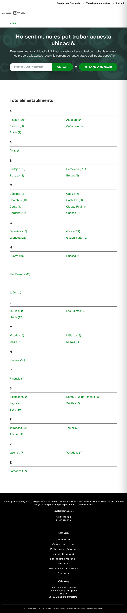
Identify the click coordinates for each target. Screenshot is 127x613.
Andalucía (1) (74, 126)
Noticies (63, 564)
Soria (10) (16, 410)
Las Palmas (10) (76, 311)
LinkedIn (120, 3)
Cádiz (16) (72, 194)
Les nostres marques (63, 559)
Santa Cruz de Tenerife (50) (83, 397)
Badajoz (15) (17, 169)
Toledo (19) (16, 434)
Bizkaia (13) (17, 175)
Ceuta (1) (15, 207)
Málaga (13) (73, 335)
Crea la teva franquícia (69, 3)
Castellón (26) (74, 200)
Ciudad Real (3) (76, 207)
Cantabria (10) (18, 200)
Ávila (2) (15, 151)
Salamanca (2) (19, 397)
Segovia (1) (17, 403)
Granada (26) (18, 238)
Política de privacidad (76, 608)
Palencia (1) (17, 379)
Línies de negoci (63, 554)
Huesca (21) (73, 256)
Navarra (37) (17, 360)
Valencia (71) (18, 453)
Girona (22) (73, 231)
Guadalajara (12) (76, 238)
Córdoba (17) (18, 213)
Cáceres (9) (17, 194)
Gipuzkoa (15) (18, 231)
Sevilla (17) (73, 403)
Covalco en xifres (63, 544)
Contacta (63, 574)
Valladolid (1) (74, 453)
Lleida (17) (16, 317)
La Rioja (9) (17, 311)
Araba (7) (15, 132)
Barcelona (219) (76, 169)
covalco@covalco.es (63, 511)
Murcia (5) (72, 342)
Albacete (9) (73, 120)
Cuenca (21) (73, 213)
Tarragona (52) (18, 428)
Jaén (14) (15, 292)
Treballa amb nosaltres (98, 3)
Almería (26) (17, 126)
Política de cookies (95, 608)
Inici (14, 23)
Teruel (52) (72, 428)
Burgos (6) (72, 175)
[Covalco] (13, 13)
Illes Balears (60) (20, 274)
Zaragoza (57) (18, 471)
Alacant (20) (17, 120)
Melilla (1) (16, 342)
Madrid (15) (17, 335)
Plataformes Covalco (63, 549)
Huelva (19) (17, 256)
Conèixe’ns (64, 540)
